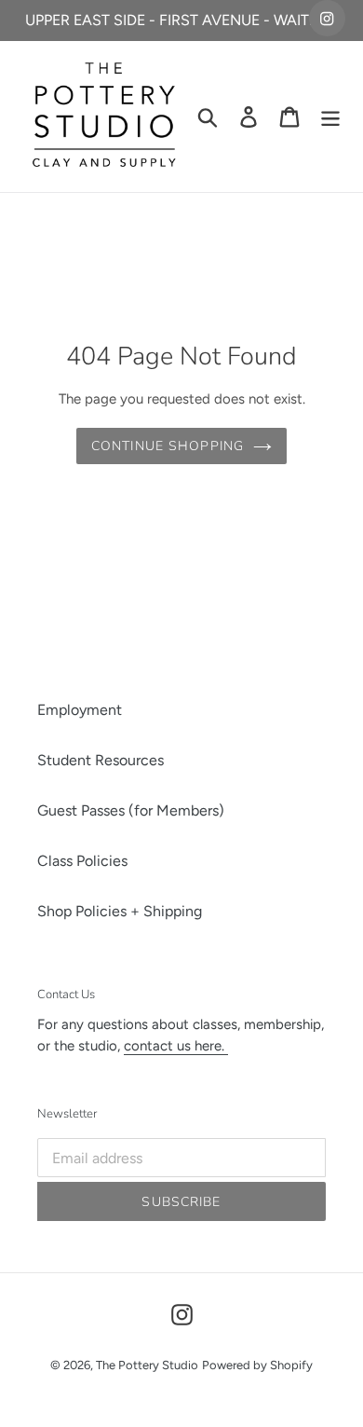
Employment (79, 710)
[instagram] (327, 18)
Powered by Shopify (257, 1365)
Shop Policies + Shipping (119, 911)
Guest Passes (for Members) (130, 810)
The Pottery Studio (147, 1365)
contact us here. (176, 1045)
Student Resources (100, 760)
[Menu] (330, 117)
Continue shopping (167, 446)
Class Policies (82, 861)
